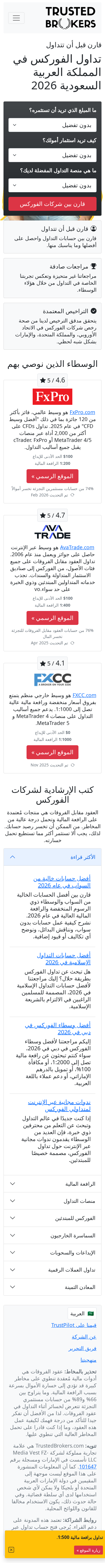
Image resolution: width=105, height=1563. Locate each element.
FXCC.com (84, 695)
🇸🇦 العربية (82, 1313)
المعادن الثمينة (80, 1286)
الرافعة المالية (80, 1183)
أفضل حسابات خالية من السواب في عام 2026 (62, 881)
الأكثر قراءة (83, 856)
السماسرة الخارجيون (72, 1235)
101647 (88, 1466)
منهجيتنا (88, 1359)
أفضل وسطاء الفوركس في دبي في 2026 (58, 1028)
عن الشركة (84, 1336)
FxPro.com (82, 412)
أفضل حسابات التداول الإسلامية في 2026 (64, 958)
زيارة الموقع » (88, 1550)
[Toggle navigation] (16, 18)
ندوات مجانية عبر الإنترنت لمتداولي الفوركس (59, 1105)
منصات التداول (79, 1200)
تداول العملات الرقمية (71, 1269)
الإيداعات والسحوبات (72, 1252)
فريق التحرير (83, 1348)
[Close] (11, 1550)
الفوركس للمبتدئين (75, 1217)
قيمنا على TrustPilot (74, 1324)
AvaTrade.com (77, 547)
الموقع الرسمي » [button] (53, 476)
